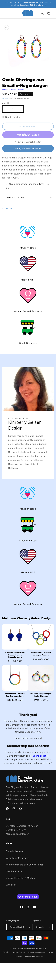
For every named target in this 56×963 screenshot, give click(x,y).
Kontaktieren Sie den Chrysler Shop (24, 864)
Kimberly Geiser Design (13, 89)
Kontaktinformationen (34, 957)
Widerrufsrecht (18, 952)
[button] (6, 13)
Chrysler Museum (15, 851)
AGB (51, 952)
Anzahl (5, 103)
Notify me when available (28, 148)
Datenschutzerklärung (37, 952)
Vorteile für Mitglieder (17, 858)
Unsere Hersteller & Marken (20, 878)
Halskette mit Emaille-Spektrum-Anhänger (15, 694)
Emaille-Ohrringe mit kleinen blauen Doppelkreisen (15, 654)
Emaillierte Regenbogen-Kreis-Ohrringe (41, 694)
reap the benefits (39, 755)
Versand (5, 98)
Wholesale (11, 884)
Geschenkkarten (14, 871)
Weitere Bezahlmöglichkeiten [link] (28, 142)
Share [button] (9, 208)
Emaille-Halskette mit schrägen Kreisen (41, 653)
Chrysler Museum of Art (26, 948)
